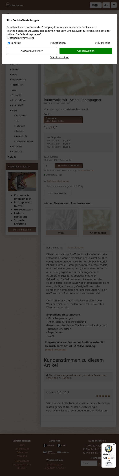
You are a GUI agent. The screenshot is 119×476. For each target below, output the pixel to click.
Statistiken (59, 43)
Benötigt (16, 43)
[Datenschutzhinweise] (20, 38)
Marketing (104, 43)
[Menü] (114, 445)
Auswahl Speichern (32, 50)
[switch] (109, 464)
